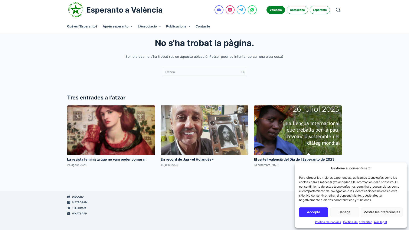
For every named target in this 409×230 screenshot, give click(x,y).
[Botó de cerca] (243, 72)
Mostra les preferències (381, 212)
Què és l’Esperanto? (82, 26)
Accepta (313, 212)
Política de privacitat (357, 222)
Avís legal (380, 222)
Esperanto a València (124, 9)
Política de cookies (328, 222)
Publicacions (176, 26)
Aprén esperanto (115, 26)
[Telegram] (241, 9)
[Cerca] (338, 10)
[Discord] (219, 9)
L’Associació (147, 26)
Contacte (203, 26)
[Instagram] (230, 9)
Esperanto (320, 10)
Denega (344, 212)
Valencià (276, 10)
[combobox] (200, 72)
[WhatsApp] (252, 9)
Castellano (297, 10)
